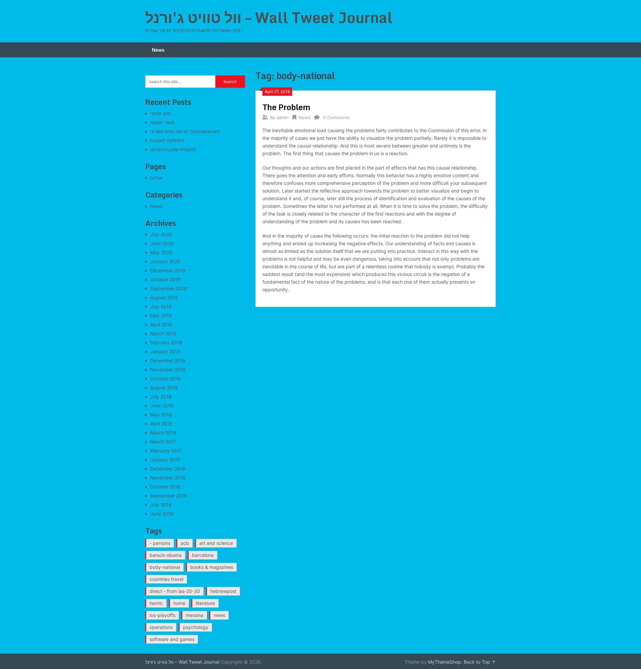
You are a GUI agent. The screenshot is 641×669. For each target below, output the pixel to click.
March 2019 (163, 333)
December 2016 (167, 468)
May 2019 (161, 315)
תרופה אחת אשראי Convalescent (184, 131)
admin (282, 117)
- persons (160, 543)
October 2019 (165, 279)
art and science (216, 543)
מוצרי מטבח (162, 122)
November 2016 (168, 477)
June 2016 (161, 514)
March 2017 (163, 441)
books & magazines (211, 567)
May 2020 (161, 252)
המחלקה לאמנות (167, 140)
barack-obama (166, 555)
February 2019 (166, 342)
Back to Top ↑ (480, 662)
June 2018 (161, 405)
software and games (172, 639)
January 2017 (165, 459)
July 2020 (161, 234)
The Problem (286, 106)
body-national (165, 567)
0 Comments (336, 117)
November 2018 (168, 369)
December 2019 (167, 270)
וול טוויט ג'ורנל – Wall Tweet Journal (269, 17)
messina (194, 615)
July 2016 (161, 505)
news (219, 615)
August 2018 (164, 387)
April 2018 (161, 423)
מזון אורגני (160, 113)
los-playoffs (162, 615)
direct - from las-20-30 (175, 591)
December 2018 (167, 360)
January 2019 (165, 351)
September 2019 (168, 288)
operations (161, 627)
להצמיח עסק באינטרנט (173, 149)
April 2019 (161, 324)
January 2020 (165, 261)
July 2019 (161, 306)
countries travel (166, 579)
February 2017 (166, 450)
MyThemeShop (444, 662)
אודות (156, 178)
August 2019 (164, 297)
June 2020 (162, 243)
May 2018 (161, 414)
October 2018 (165, 378)
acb (185, 543)
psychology (195, 627)
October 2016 (165, 486)
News (158, 50)
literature (205, 603)
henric (156, 603)
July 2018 (161, 396)
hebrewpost (223, 591)
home (179, 603)
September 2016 (168, 495)
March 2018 (163, 432)
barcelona (203, 555)
